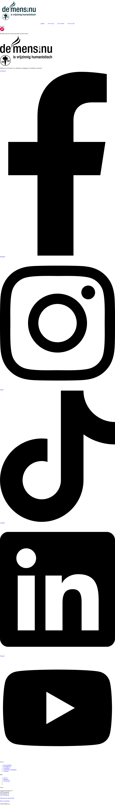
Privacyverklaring (4, 801)
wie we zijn (51, 23)
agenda (42, 23)
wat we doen (60, 23)
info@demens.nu (4, 793)
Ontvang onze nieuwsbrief (7, 798)
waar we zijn (71, 23)
